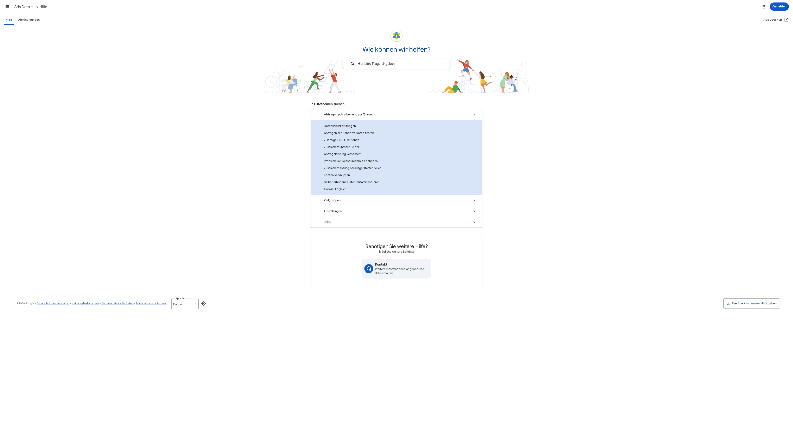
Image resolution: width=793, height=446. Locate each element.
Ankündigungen (29, 19)
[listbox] (185, 304)
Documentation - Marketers (117, 303)
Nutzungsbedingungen (85, 303)
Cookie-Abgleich (335, 189)
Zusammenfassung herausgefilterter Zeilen (352, 168)
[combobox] (396, 64)
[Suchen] (353, 64)
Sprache (180, 298)
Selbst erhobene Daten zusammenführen (352, 182)
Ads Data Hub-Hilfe (30, 7)
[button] (7, 7)
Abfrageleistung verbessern (343, 154)
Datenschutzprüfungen (340, 126)
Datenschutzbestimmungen (53, 303)
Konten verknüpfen (337, 175)
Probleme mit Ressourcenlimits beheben (351, 161)
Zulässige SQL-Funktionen (341, 140)
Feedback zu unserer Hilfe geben (753, 303)
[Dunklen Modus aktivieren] (204, 303)
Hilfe (9, 19)
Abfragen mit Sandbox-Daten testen (349, 133)
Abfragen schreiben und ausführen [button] (348, 114)
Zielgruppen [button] (332, 200)
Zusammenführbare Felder (341, 147)
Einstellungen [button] (333, 211)
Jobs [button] (327, 222)
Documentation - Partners (151, 303)
